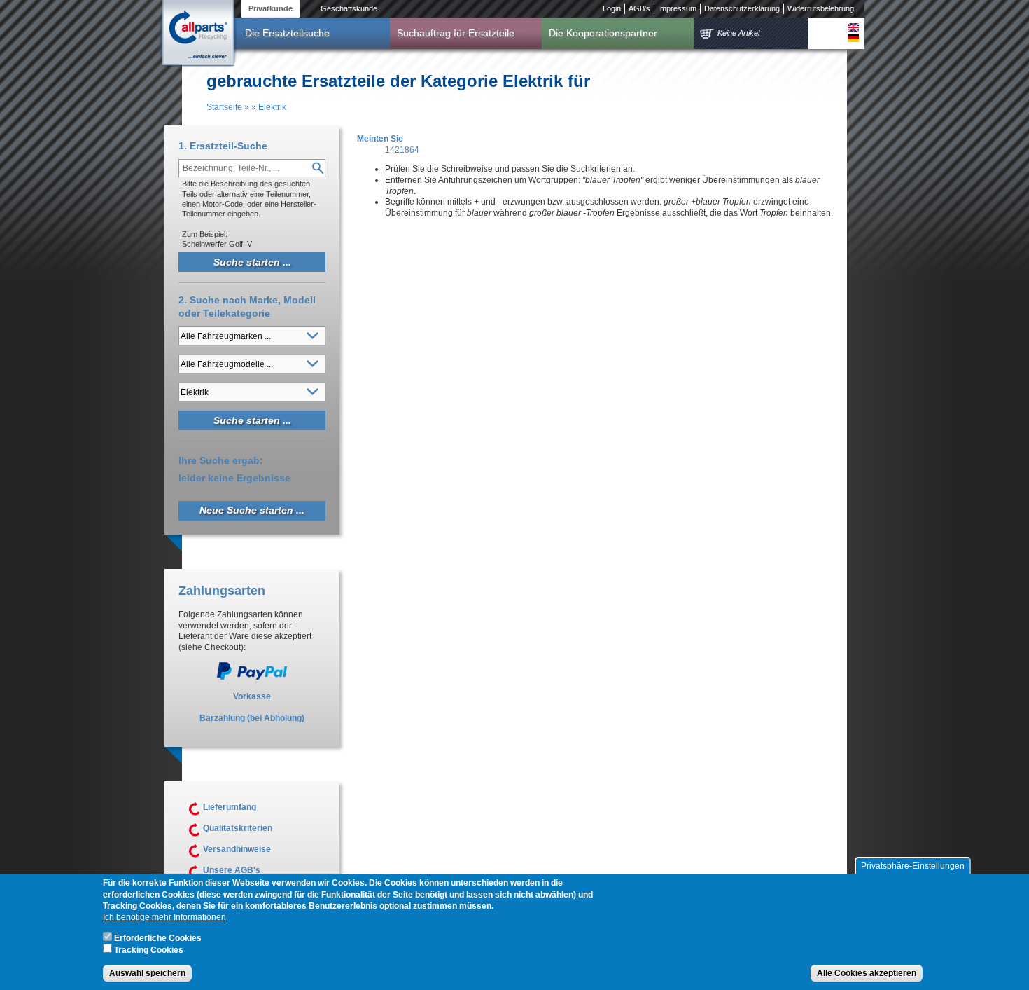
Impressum (677, 8)
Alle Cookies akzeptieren (866, 973)
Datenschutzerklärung (742, 8)
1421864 (402, 150)
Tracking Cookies (148, 950)
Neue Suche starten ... (252, 510)
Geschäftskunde (349, 8)
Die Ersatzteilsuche (287, 33)
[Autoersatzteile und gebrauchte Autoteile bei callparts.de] (197, 34)
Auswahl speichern (147, 973)
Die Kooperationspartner (603, 33)
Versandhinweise (237, 849)
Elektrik (272, 107)
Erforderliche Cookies (158, 938)
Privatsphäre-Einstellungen (913, 866)
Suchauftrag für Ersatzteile (455, 33)
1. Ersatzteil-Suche (222, 145)
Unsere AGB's (231, 870)
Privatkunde (270, 8)
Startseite (224, 107)
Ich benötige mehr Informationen (164, 917)
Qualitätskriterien (237, 828)
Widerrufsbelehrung (821, 8)
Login (612, 8)
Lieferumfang (229, 807)
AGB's (639, 8)
